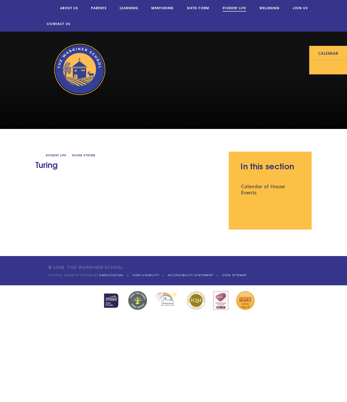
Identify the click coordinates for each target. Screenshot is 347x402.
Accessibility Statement (190, 275)
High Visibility (146, 275)
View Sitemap (234, 275)
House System (83, 155)
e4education (111, 275)
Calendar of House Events (263, 189)
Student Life (56, 155)
